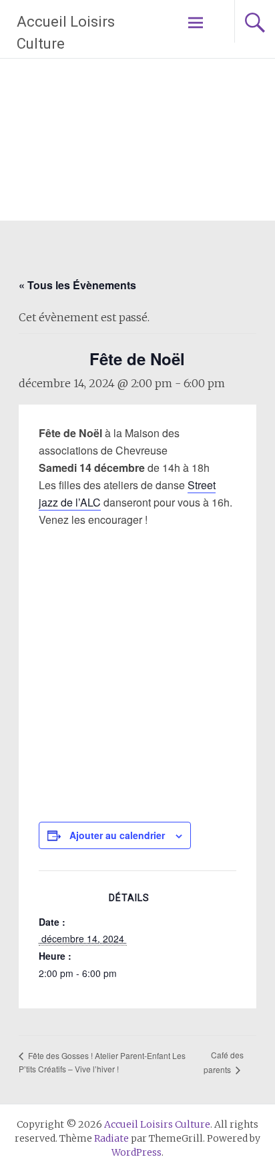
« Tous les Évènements (77, 285)
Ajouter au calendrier (117, 835)
